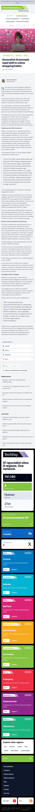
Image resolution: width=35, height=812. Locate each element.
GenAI (25, 55)
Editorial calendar (9, 774)
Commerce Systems (21, 16)
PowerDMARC (25, 809)
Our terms (6, 793)
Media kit (14, 569)
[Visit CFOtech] (12, 553)
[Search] (25, 25)
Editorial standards (9, 778)
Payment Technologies (22, 21)
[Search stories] (30, 758)
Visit (5, 569)
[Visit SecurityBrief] (12, 695)
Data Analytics (25, 18)
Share (6, 366)
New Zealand (14, 750)
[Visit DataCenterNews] (12, 624)
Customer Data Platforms (13, 18)
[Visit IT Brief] (12, 672)
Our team (6, 789)
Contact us (7, 770)
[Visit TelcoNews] (12, 719)
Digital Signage (10, 21)
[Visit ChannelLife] (12, 577)
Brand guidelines (8, 766)
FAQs (5, 781)
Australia (12, 746)
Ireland (6, 750)
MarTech (18, 55)
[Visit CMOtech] (12, 600)
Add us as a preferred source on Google (16, 370)
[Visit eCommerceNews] (12, 648)
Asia (5, 746)
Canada (19, 746)
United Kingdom (25, 750)
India (26, 746)
